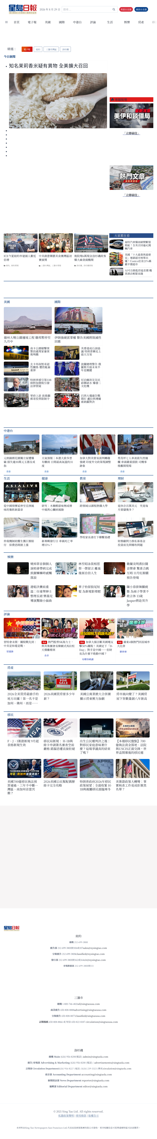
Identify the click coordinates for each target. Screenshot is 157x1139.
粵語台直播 (126, 9)
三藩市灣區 (45, 265)
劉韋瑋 (123, 651)
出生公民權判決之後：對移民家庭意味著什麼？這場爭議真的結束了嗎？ (95, 746)
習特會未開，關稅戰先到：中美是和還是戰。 (20, 644)
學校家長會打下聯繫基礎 (95, 537)
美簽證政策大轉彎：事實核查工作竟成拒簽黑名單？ (131, 785)
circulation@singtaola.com (117, 1068)
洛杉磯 (79, 265)
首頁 (16, 22)
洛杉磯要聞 (88, 265)
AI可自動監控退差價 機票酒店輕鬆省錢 (138, 272)
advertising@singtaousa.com (90, 1009)
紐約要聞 (15, 265)
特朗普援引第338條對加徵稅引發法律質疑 (40, 382)
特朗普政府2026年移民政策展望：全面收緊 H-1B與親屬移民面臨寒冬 (96, 785)
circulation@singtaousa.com (102, 1021)
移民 (10, 714)
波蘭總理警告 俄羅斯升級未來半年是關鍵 (91, 367)
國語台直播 (141, 9)
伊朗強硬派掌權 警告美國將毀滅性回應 (78, 339)
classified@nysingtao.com (90, 953)
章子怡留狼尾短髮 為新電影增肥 (89, 589)
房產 (141, 22)
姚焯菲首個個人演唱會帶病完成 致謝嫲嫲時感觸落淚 (41, 570)
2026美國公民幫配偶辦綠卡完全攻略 (59, 783)
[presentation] (58, 100)
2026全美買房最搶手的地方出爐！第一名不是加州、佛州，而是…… (23, 698)
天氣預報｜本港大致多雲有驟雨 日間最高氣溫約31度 (57, 462)
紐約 (8, 265)
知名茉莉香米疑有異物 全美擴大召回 (48, 66)
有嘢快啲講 (88, 659)
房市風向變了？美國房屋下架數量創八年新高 (131, 696)
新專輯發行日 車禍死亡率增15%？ (57, 543)
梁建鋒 (9, 651)
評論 (7, 614)
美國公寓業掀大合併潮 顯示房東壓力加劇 (96, 696)
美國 (48, 22)
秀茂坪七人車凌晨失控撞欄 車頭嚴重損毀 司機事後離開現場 (133, 462)
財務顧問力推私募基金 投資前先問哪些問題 (133, 543)
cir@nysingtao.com (95, 959)
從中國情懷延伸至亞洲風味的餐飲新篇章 (19, 507)
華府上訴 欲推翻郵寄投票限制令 (40, 397)
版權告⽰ (93, 1115)
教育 (83, 478)
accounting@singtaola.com (96, 1074)
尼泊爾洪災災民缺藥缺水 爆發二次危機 (91, 382)
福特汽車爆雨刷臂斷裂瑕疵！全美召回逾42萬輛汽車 (138, 245)
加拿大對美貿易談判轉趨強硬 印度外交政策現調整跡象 (95, 462)
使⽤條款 (81, 1115)
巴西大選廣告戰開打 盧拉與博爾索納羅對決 (91, 398)
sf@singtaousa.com (89, 1003)
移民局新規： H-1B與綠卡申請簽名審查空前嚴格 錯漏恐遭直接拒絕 (59, 745)
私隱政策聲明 (66, 1115)
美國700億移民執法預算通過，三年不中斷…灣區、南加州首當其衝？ (22, 787)
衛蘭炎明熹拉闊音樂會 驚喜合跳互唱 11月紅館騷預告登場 (138, 570)
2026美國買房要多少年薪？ (59, 696)
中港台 (77, 22)
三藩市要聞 (56, 265)
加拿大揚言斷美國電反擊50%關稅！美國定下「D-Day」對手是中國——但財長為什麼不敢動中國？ (96, 647)
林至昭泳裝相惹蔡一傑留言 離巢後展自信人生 (89, 568)
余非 (46, 655)
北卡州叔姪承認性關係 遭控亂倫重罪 (40, 367)
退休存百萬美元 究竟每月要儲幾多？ (133, 507)
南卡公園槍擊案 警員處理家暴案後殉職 (40, 351)
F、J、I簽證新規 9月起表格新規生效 (23, 743)
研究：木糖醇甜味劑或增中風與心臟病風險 (57, 507)
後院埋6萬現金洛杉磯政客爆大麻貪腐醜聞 (90, 258)
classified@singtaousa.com (90, 1015)
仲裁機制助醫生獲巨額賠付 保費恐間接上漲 (19, 543)
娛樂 (127, 22)
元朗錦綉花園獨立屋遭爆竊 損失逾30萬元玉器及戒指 (19, 462)
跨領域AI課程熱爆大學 (94, 506)
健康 (45, 478)
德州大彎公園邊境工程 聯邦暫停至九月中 (27, 339)
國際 (62, 22)
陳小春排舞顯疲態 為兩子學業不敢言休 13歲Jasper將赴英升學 (138, 595)
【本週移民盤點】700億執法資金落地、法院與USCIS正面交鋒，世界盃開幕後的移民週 (131, 746)
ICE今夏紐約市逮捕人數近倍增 (20, 258)
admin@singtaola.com (95, 1056)
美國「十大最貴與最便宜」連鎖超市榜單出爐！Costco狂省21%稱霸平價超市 (138, 259)
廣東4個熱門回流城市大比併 (133, 644)
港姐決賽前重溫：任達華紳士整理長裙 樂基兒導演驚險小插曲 (41, 593)
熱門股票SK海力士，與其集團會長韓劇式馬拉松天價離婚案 (58, 646)
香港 (8, 471)
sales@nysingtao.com (95, 947)
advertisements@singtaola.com (111, 1062)
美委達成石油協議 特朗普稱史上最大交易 (91, 351)
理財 (121, 478)
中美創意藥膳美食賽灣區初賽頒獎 (55, 258)
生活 (7, 478)
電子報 (32, 22)
